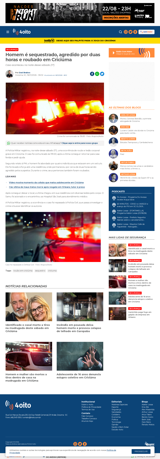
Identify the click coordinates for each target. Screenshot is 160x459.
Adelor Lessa (147, 404)
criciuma (52, 270)
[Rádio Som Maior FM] (146, 32)
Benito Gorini (147, 417)
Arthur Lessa (147, 412)
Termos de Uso (88, 409)
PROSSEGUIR (141, 451)
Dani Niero (146, 422)
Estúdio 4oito (117, 429)
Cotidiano (116, 414)
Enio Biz (145, 407)
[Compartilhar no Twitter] (102, 74)
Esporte (115, 407)
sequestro (40, 270)
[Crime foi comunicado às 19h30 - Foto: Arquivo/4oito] (55, 108)
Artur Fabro (147, 414)
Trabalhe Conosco (89, 418)
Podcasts (118, 191)
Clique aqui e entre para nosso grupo (80, 143)
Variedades (116, 412)
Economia (116, 417)
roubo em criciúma (22, 270)
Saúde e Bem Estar (120, 427)
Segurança (12, 49)
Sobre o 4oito (87, 404)
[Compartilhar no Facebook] (92, 74)
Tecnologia (116, 422)
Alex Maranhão (148, 409)
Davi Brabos (24, 72)
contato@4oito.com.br (32, 417)
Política (115, 419)
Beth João (146, 419)
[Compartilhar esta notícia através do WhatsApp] (97, 74)
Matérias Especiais (120, 404)
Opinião (115, 424)
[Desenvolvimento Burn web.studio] (149, 443)
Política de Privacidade (91, 407)
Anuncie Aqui (87, 421)
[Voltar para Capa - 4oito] (33, 32)
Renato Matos (148, 424)
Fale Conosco (87, 416)
